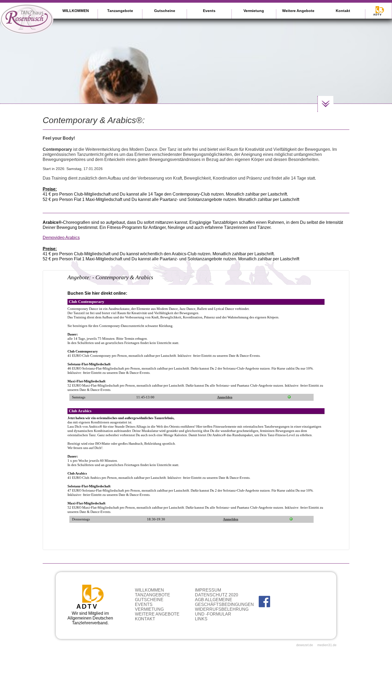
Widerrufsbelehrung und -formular (222, 611)
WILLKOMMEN (75, 11)
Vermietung (253, 11)
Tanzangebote (120, 11)
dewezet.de (304, 645)
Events (209, 11)
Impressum (208, 590)
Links (201, 619)
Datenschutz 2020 (216, 595)
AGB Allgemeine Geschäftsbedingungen (224, 602)
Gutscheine (164, 11)
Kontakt (343, 11)
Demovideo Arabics (61, 237)
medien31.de (327, 645)
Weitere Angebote (298, 11)
